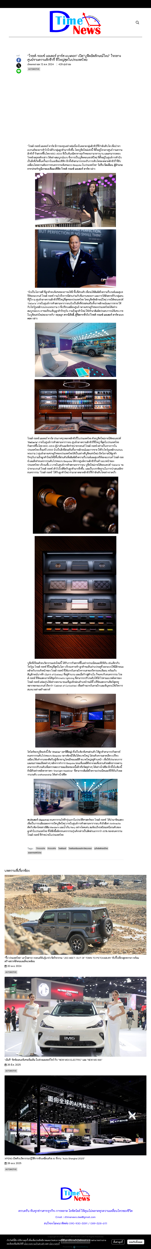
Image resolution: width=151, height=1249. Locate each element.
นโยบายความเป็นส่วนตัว (34, 1243)
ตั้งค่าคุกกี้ (118, 1242)
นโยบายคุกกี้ (54, 1243)
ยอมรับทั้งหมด (135, 1242)
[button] (137, 22)
